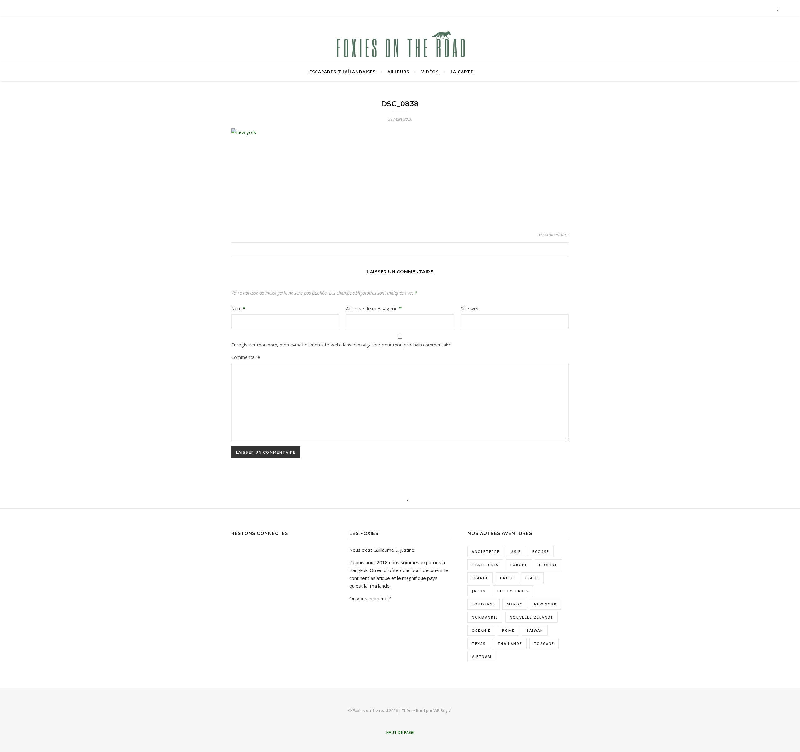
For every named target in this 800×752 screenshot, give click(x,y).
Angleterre (486, 551)
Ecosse (540, 551)
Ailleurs (398, 72)
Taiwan (534, 630)
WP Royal (442, 710)
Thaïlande (510, 643)
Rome (508, 630)
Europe (519, 564)
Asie (516, 551)
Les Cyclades (513, 591)
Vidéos (430, 72)
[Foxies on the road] (400, 47)
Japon (479, 591)
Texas (479, 643)
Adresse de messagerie (374, 308)
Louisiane (483, 604)
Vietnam (482, 656)
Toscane (544, 643)
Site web (470, 308)
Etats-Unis (485, 564)
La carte (462, 72)
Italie (532, 577)
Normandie (485, 617)
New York (545, 604)
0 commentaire (554, 234)
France (480, 577)
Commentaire (245, 357)
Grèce (507, 577)
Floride (548, 564)
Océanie (481, 630)
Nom (238, 308)
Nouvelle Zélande (531, 617)
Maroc (514, 604)
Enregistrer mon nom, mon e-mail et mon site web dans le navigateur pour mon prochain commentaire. (341, 344)
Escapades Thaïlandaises (342, 72)
